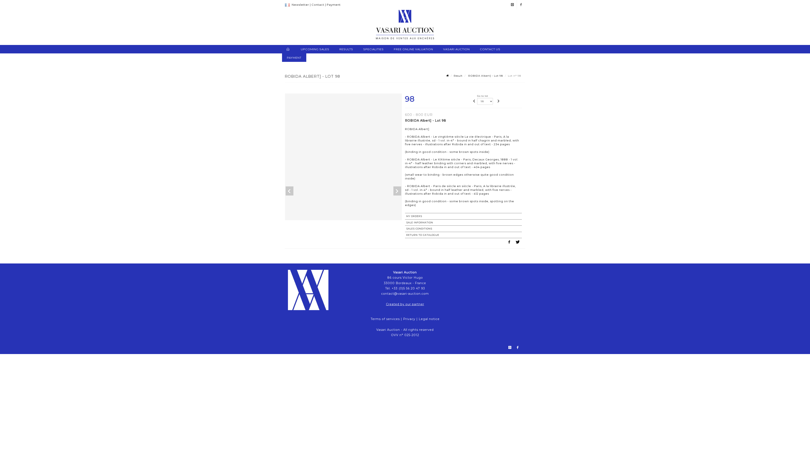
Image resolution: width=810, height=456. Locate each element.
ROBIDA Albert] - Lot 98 (485, 75)
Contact (318, 4)
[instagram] (512, 4)
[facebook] (521, 4)
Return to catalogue (422, 234)
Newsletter (300, 4)
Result (458, 75)
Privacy (409, 319)
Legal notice (429, 319)
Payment (334, 4)
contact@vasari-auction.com (405, 294)
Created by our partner (405, 304)
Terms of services (385, 319)
